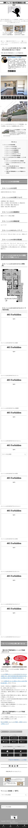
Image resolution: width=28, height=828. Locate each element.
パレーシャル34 (5, 731)
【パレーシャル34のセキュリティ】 (13, 153)
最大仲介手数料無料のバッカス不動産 (14, 57)
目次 (12, 141)
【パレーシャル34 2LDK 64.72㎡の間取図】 (15, 160)
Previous (1, 30)
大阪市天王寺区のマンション (16, 731)
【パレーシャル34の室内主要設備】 (13, 155)
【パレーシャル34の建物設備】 (12, 152)
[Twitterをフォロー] (11, 71)
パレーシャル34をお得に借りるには (11, 166)
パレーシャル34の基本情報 (9, 144)
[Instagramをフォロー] (15, 71)
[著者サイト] (9, 71)
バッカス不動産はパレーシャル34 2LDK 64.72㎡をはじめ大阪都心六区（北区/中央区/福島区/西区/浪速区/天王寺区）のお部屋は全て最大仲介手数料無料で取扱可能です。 (14, 676)
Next (27, 30)
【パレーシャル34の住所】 (11, 146)
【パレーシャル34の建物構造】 (12, 150)
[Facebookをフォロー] (13, 71)
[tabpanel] (8, 30)
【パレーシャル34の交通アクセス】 (13, 148)
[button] (26, 795)
